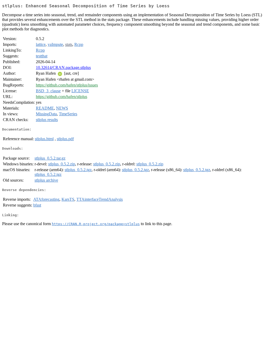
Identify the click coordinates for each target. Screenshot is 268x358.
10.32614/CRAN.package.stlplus (63, 67)
